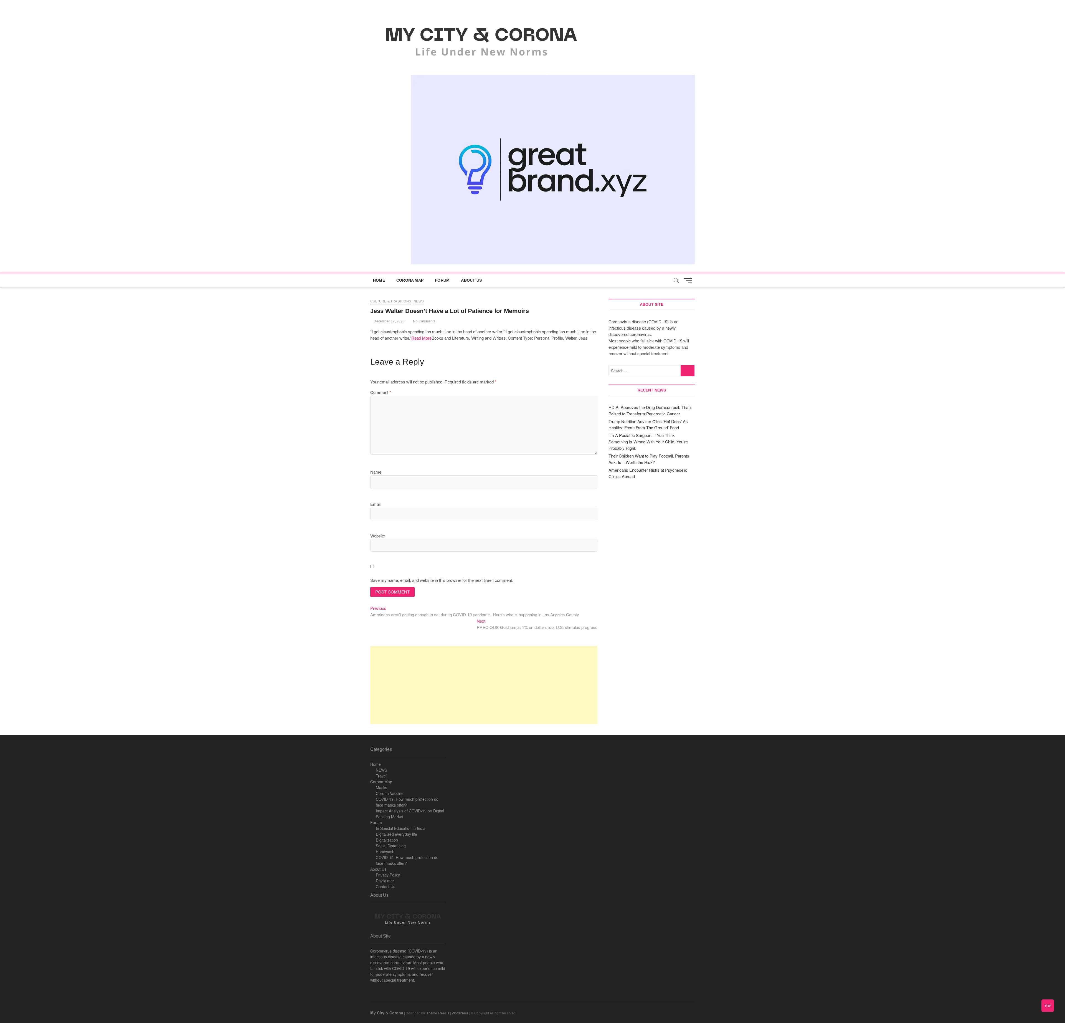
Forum (442, 280)
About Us (471, 280)
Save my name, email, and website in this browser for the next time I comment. (441, 580)
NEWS (381, 770)
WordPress (460, 1013)
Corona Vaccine (390, 793)
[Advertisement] (483, 685)
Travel (381, 776)
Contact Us (385, 886)
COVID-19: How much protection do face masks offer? (407, 802)
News (419, 301)
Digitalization (387, 840)
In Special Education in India (400, 828)
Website (377, 536)
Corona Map (410, 280)
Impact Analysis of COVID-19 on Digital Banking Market (410, 813)
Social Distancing (391, 845)
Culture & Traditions (390, 301)
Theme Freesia (438, 1013)
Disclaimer (385, 880)
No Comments (423, 321)
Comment (380, 392)
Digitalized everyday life (396, 834)
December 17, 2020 (389, 321)
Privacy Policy (388, 875)
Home (379, 280)
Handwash (385, 851)
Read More (421, 338)
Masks (381, 787)
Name (375, 472)
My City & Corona (386, 1013)
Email (375, 504)
